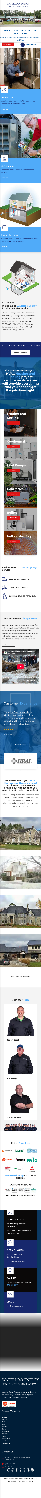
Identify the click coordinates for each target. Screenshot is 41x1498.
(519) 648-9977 (12, 1285)
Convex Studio (28, 1481)
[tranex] (9, 1404)
